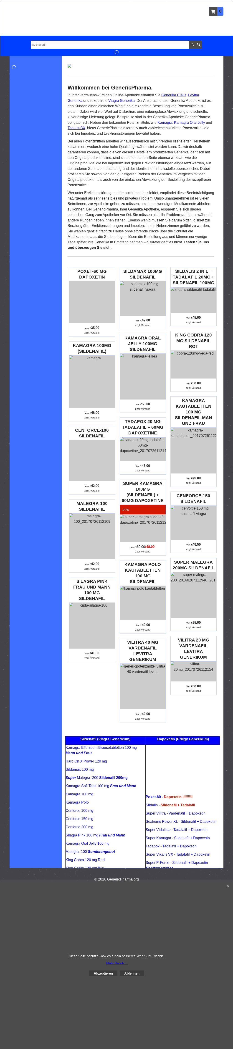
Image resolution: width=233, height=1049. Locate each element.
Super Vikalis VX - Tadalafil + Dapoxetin (178, 854)
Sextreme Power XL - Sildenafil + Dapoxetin (181, 821)
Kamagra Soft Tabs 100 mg (101, 786)
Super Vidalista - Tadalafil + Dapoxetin (177, 830)
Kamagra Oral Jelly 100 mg (87, 843)
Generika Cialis (173, 95)
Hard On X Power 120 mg (86, 761)
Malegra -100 (90, 852)
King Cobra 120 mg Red (85, 860)
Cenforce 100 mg (79, 810)
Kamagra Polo (77, 802)
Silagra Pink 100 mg (95, 835)
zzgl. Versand (91, 332)
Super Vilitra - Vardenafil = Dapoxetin (175, 813)
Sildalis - (170, 805)
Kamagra (164, 122)
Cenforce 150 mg (79, 819)
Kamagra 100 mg (79, 794)
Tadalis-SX (76, 128)
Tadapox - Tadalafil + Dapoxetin (171, 846)
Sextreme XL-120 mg (94, 876)
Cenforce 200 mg (79, 827)
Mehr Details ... (117, 963)
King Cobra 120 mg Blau (85, 868)
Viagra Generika (121, 101)
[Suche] (198, 45)
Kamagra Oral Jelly (189, 122)
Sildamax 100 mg (80, 769)
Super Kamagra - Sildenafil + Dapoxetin (178, 838)
